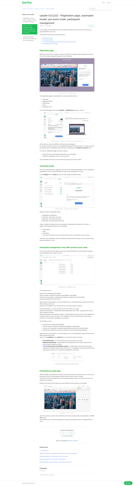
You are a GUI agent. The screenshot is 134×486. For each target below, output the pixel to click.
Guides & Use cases (39, 8)
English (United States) (28, 483)
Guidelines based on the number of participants (53, 459)
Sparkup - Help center (27, 8)
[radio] (62, 433)
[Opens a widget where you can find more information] (128, 483)
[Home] (27, 3)
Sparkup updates (50, 8)
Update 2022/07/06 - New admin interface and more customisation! (29, 38)
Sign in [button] (108, 2)
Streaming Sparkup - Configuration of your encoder (54, 456)
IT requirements (44, 450)
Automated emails (48, 40)
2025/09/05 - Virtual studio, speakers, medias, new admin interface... (30, 19)
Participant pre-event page (50, 43)
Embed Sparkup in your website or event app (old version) (55, 462)
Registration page (47, 38)
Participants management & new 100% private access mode (59, 41)
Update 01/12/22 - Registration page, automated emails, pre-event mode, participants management (29, 29)
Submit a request (73, 440)
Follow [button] (91, 25)
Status (103, 2)
